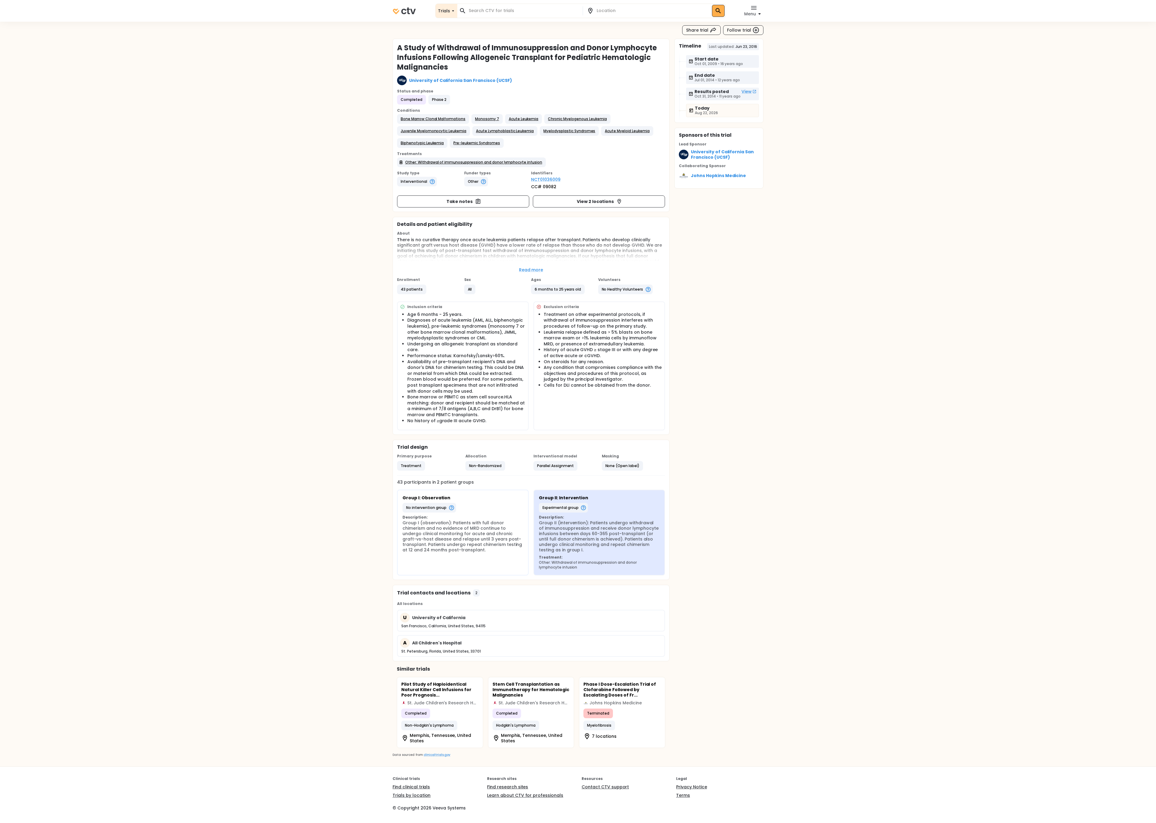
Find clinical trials (411, 787)
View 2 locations (595, 201)
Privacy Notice (691, 787)
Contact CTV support (605, 787)
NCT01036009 (546, 179)
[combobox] (523, 10)
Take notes (459, 201)
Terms (683, 795)
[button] (433, 119)
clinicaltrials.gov (437, 755)
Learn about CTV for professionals (525, 795)
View (746, 91)
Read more (531, 270)
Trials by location (411, 795)
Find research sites (507, 787)
